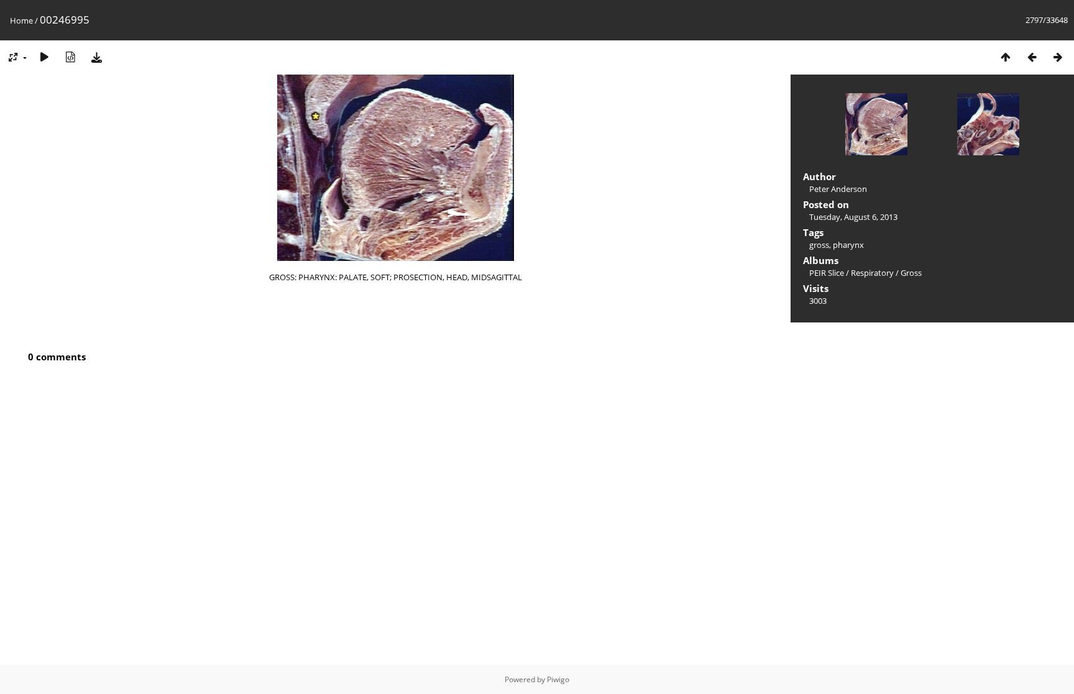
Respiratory (872, 272)
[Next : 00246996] (1058, 57)
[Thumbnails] (1006, 57)
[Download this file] (96, 57)
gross (819, 244)
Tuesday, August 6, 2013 (853, 216)
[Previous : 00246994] (1032, 57)
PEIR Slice (826, 272)
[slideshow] (44, 57)
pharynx (848, 244)
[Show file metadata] (70, 57)
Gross (911, 272)
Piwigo (558, 679)
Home (21, 20)
